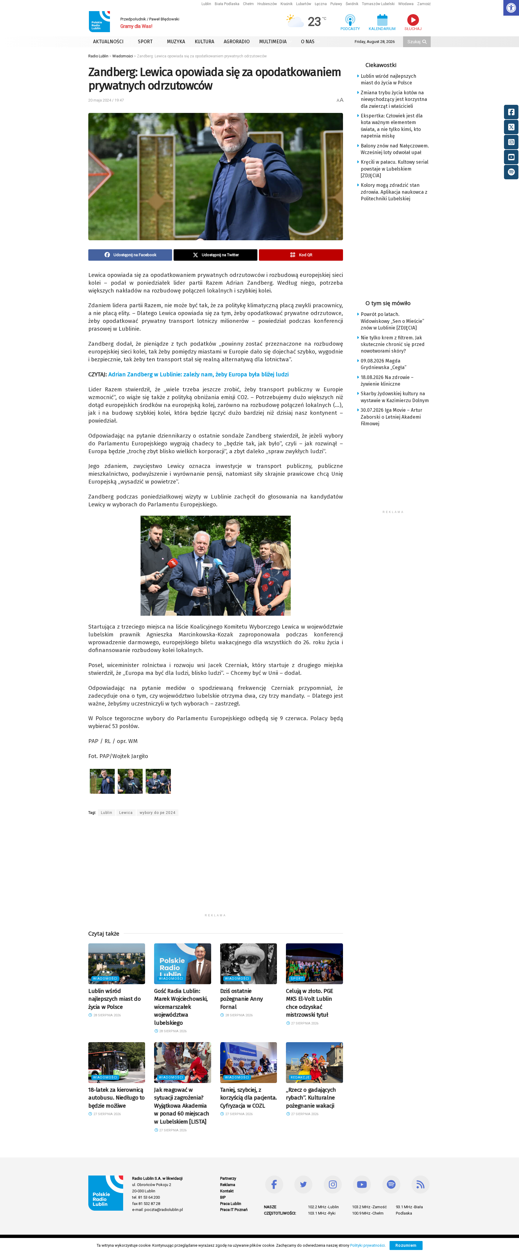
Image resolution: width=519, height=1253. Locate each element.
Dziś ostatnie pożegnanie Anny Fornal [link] (241, 999)
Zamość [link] (424, 4)
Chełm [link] (248, 4)
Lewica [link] (126, 813)
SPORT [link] (145, 41)
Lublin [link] (206, 4)
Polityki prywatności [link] (367, 1245)
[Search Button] (425, 41)
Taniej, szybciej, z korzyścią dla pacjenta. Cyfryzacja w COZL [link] (248, 1097)
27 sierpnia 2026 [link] (304, 1023)
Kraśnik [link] (287, 4)
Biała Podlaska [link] (227, 4)
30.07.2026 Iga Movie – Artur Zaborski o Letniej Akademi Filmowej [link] (391, 416)
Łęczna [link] (321, 4)
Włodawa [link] (406, 4)
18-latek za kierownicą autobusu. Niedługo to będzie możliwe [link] (116, 1097)
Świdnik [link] (352, 4)
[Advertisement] (215, 869)
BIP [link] (223, 1197)
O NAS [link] (307, 41)
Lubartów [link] (303, 4)
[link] (511, 8)
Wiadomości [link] (105, 979)
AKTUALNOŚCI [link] (108, 41)
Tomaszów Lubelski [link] (378, 4)
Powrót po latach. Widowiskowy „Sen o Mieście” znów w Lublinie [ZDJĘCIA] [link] (392, 321)
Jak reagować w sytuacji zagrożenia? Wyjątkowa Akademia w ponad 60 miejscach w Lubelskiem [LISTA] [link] (181, 1105)
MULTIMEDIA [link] (273, 41)
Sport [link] (297, 979)
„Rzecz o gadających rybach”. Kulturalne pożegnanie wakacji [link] (311, 1097)
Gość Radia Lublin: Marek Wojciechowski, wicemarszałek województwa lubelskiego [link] (181, 1007)
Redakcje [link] (300, 1077)
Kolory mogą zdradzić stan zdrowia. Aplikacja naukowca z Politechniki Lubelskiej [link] (394, 192)
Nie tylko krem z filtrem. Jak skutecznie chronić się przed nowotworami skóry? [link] (393, 344)
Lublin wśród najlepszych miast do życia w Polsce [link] (114, 999)
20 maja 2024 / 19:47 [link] (106, 100)
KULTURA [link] (204, 41)
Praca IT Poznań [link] (233, 1209)
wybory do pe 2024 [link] (157, 813)
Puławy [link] (336, 4)
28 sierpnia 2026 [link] (107, 1015)
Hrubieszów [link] (267, 4)
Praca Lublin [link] (230, 1203)
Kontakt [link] (227, 1191)
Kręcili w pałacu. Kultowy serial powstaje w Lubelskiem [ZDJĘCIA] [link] (394, 168)
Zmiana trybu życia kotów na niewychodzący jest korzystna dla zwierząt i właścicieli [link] (394, 99)
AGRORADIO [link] (237, 41)
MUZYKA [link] (176, 41)
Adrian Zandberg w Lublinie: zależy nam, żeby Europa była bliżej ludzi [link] (198, 374)
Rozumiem (406, 1245)
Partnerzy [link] (228, 1178)
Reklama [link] (227, 1184)
